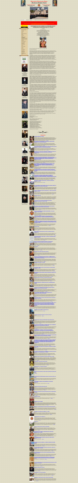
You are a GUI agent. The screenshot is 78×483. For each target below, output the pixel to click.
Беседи (22, 45)
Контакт (22, 48)
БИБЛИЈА (23, 40)
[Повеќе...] (47, 140)
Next (58, 13)
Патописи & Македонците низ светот (24, 53)
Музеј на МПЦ (23, 46)
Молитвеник (23, 50)
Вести (22, 32)
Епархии (23, 31)
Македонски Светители (24, 39)
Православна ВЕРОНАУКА (23, 51)
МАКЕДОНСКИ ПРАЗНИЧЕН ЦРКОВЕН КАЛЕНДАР (24, 38)
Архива (22, 47)
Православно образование (23, 43)
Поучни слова (23, 44)
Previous (21, 13)
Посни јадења (23, 49)
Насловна (23, 30)
